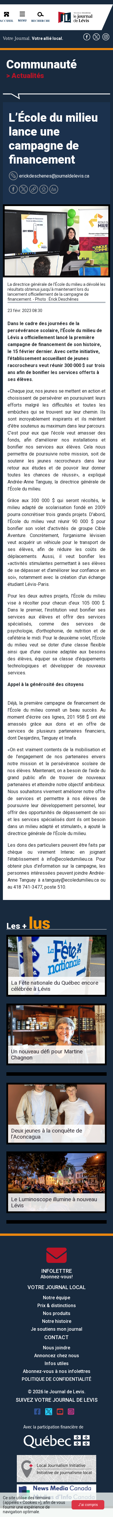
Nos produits (56, 1313)
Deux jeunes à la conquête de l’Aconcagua (46, 1133)
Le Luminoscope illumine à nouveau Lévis (54, 1202)
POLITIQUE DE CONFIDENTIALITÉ (56, 1379)
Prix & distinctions (56, 1305)
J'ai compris (88, 1505)
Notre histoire (56, 1321)
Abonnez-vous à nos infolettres (56, 1371)
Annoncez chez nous (56, 1355)
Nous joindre (56, 1348)
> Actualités (25, 76)
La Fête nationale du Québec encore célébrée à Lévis (54, 985)
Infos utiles (57, 1363)
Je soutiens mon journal (56, 1329)
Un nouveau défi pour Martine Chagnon (47, 1054)
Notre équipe (56, 1297)
